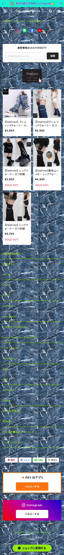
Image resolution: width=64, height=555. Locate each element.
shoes (6, 400)
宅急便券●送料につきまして (18, 431)
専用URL (8, 421)
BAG (5, 368)
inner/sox (9, 389)
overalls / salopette (15, 326)
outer (6, 284)
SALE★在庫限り (12, 410)
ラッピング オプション (14, 442)
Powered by (28, 537)
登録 (52, 55)
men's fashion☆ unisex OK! (20, 337)
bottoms (8, 305)
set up (7, 274)
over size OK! (11, 347)
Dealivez (19, 21)
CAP (5, 379)
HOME (6, 21)
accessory (9, 358)
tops (5, 295)
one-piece (9, 316)
